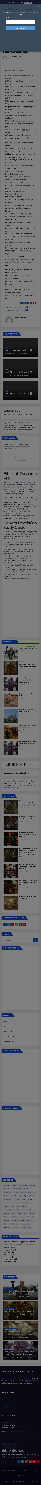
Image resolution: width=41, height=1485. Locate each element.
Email (8, 18)
